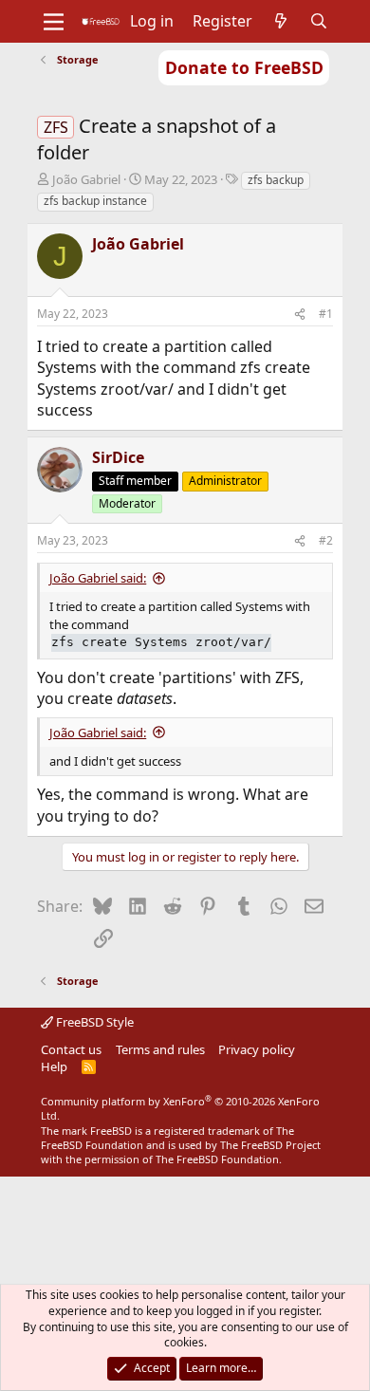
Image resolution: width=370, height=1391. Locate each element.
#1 (326, 314)
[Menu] (53, 22)
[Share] (299, 314)
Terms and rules (160, 1049)
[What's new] (281, 21)
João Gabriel (86, 179)
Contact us (71, 1049)
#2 (326, 540)
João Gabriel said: (97, 577)
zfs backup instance (95, 201)
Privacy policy (256, 1049)
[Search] (319, 21)
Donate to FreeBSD (244, 67)
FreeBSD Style (93, 1021)
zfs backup (276, 180)
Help (54, 1066)
